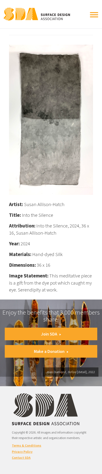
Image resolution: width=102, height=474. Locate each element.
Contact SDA (21, 457)
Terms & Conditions (26, 445)
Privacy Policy (22, 451)
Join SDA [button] (49, 334)
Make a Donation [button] (49, 351)
